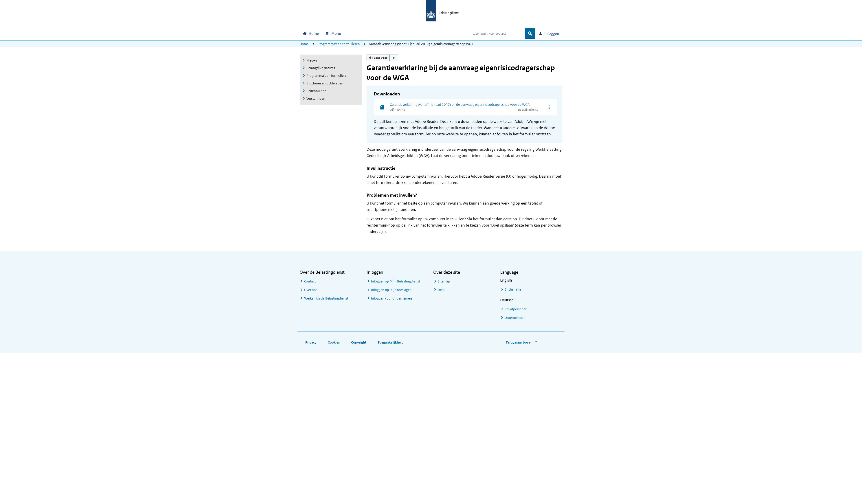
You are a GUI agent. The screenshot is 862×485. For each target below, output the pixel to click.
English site (513, 289)
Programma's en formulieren (339, 44)
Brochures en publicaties (324, 83)
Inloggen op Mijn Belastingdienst (395, 281)
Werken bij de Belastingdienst (326, 298)
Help (441, 290)
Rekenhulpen (316, 91)
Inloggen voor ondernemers (391, 298)
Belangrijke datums (320, 68)
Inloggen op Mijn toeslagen (391, 290)
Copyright (358, 342)
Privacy (311, 342)
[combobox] (497, 33)
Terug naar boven (519, 342)
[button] (382, 58)
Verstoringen (315, 98)
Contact (310, 281)
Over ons (310, 290)
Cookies (334, 342)
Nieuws (311, 60)
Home (304, 44)
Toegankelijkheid (391, 342)
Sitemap (444, 281)
